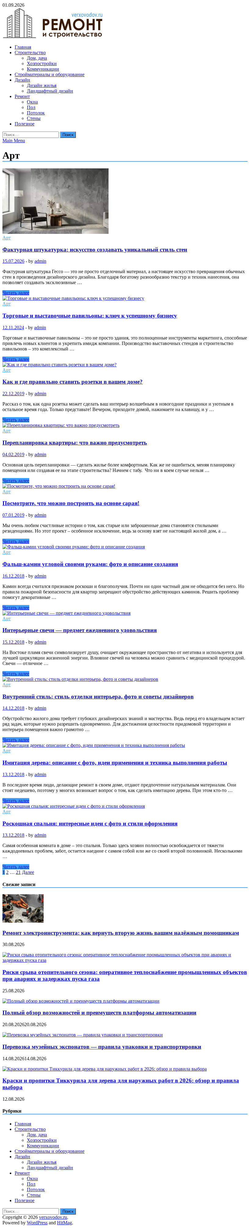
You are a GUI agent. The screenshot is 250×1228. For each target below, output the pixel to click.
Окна (32, 101)
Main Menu (13, 140)
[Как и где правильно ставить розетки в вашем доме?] (125, 365)
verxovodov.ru (53, 1217)
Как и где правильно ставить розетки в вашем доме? (72, 381)
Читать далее (15, 292)
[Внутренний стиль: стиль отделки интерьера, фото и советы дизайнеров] (125, 679)
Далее (28, 872)
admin (40, 261)
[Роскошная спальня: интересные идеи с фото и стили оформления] (125, 806)
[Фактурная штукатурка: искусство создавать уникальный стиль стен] (125, 201)
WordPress (37, 1222)
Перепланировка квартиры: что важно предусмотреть (74, 442)
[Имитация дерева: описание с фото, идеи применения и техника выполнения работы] (125, 745)
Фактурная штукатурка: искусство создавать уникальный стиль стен (94, 249)
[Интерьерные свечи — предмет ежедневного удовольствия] (125, 613)
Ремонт (22, 96)
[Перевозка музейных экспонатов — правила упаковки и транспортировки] (82, 1034)
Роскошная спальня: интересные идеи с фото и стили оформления (89, 823)
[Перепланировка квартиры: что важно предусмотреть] (125, 425)
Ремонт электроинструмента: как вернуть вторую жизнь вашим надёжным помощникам (120, 933)
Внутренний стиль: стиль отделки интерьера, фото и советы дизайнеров (98, 696)
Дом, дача (37, 58)
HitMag (64, 1222)
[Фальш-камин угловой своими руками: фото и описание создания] (125, 547)
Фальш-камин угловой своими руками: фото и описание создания (90, 564)
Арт (6, 237)
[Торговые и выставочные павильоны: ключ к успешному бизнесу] (125, 298)
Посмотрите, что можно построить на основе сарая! (70, 503)
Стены (34, 118)
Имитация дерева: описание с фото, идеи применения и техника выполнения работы (114, 762)
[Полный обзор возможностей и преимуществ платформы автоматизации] (80, 1001)
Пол (31, 107)
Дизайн (22, 80)
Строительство (30, 52)
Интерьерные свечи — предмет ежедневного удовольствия (79, 630)
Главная (23, 47)
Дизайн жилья (41, 85)
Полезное (24, 123)
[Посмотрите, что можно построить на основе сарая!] (125, 486)
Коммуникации (43, 69)
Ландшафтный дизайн (50, 90)
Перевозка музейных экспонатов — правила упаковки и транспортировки (101, 1046)
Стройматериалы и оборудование (49, 74)
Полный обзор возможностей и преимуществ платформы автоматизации (99, 1012)
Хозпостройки (42, 63)
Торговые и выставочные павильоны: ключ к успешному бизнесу (89, 315)
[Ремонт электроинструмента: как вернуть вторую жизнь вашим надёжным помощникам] (23, 921)
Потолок (36, 112)
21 (18, 872)
